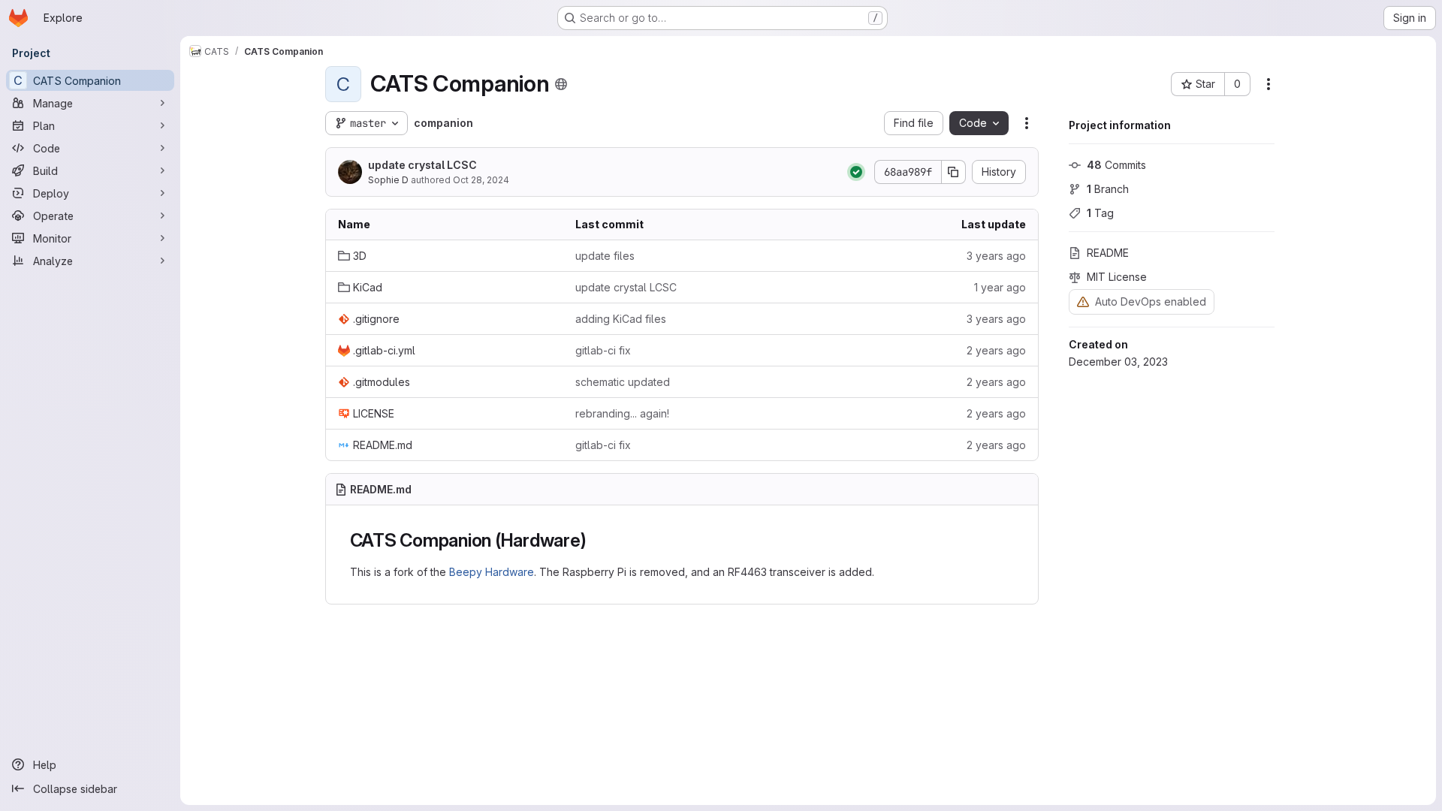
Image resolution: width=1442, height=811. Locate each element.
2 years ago (996, 350)
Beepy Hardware (491, 571)
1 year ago (1000, 287)
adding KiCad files (620, 318)
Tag (1100, 213)
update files (605, 255)
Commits (1116, 164)
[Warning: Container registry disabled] (1083, 301)
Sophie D (388, 179)
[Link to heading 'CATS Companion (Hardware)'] (596, 540)
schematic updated (622, 381)
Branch (1108, 188)
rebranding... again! (622, 413)
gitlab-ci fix (603, 350)
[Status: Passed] (856, 172)
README (1108, 252)
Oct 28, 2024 (481, 179)
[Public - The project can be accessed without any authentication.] (561, 84)
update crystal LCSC (422, 164)
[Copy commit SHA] (954, 172)
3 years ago (996, 255)
